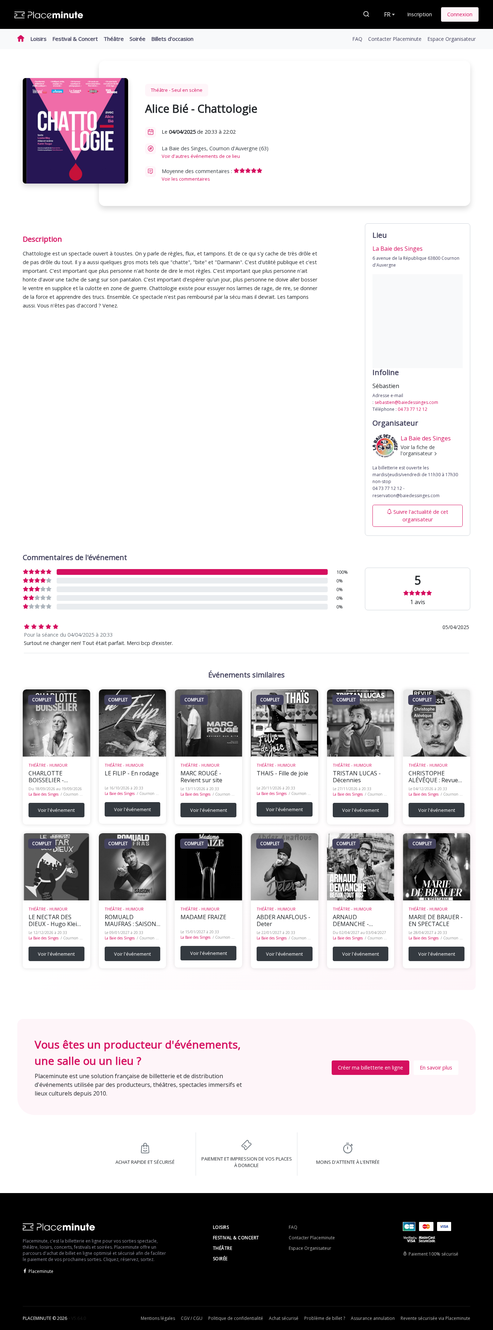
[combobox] (388, 14)
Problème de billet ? (324, 1318)
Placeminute (41, 1271)
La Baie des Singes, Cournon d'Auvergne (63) (215, 152)
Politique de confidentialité (235, 1318)
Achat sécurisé (283, 1318)
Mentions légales (158, 1318)
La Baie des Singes (43, 794)
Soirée (137, 38)
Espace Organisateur (451, 38)
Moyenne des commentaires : (198, 175)
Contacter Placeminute (395, 38)
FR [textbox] (387, 14)
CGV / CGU (191, 1318)
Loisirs (38, 38)
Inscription (419, 14)
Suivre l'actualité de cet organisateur (420, 515)
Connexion (459, 14)
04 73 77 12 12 (412, 409)
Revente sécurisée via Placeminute (435, 1318)
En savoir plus (436, 1067)
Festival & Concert (75, 38)
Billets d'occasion (172, 38)
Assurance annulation (373, 1318)
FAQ (357, 38)
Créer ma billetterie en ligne (370, 1067)
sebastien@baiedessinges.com (406, 402)
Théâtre (114, 38)
